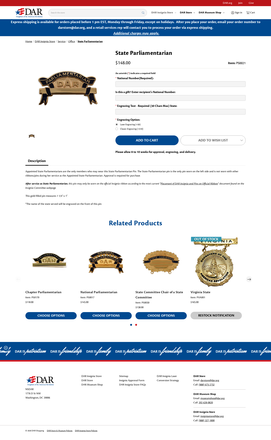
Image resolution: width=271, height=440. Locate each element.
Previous (18, 279)
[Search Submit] (143, 13)
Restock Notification (216, 315)
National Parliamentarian (98, 292)
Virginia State (200, 292)
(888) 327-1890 (207, 420)
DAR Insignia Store (162, 12)
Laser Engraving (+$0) (130, 124)
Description (37, 161)
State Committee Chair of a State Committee (159, 295)
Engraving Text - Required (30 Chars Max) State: (146, 106)
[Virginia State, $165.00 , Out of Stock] (216, 262)
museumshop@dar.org (212, 398)
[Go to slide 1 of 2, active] (131, 325)
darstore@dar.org (209, 380)
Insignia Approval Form (131, 380)
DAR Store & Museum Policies (59, 430)
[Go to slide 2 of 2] (136, 325)
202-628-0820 (206, 402)
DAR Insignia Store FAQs (132, 384)
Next (249, 279)
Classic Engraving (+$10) (131, 128)
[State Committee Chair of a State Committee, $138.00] (161, 262)
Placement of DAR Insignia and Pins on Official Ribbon (189, 183)
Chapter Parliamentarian (43, 292)
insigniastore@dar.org (212, 416)
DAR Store (186, 12)
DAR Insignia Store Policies (86, 430)
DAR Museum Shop (210, 12)
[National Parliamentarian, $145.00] (106, 262)
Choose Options (51, 316)
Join (240, 3)
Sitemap (123, 376)
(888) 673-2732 (207, 384)
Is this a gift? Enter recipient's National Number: (145, 92)
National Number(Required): (134, 78)
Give (251, 3)
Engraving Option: (127, 120)
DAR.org (227, 3)
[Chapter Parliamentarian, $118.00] (51, 262)
